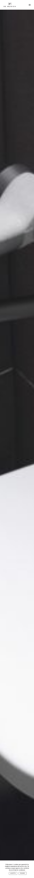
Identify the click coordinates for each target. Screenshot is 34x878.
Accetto (13, 873)
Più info (22, 873)
